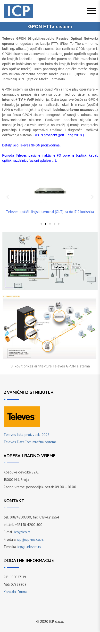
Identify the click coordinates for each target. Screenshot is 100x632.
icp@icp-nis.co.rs (30, 540)
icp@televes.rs (29, 547)
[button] (8, 197)
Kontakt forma (15, 592)
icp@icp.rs (22, 532)
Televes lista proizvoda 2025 (27, 435)
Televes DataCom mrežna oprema (30, 442)
